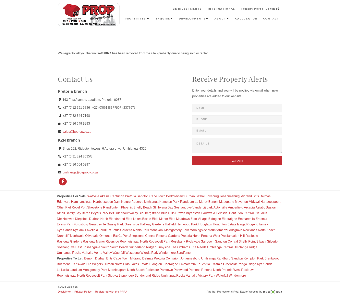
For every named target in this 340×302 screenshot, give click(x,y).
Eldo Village (199, 218)
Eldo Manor (160, 218)
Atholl (61, 213)
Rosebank (178, 241)
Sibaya (261, 241)
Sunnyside (162, 247)
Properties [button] (136, 18)
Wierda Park (149, 252)
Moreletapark (117, 269)
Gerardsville (97, 224)
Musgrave (235, 230)
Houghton (205, 224)
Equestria (203, 264)
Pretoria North (190, 235)
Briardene (64, 264)
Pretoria (130, 196)
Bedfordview (175, 196)
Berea (86, 213)
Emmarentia (246, 218)
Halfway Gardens (152, 224)
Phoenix (127, 207)
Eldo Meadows (179, 218)
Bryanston (193, 213)
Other (61, 207)
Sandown (207, 241)
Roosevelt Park (159, 241)
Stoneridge (126, 275)
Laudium (105, 230)
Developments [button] (192, 18)
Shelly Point (247, 241)
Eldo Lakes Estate (138, 218)
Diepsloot (81, 218)
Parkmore (152, 269)
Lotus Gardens (122, 230)
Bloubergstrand (149, 213)
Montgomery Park (176, 230)
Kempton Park (169, 201)
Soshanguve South (95, 247)
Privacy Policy (82, 291)
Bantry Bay (73, 213)
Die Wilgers (94, 264)
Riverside (112, 241)
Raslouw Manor (94, 241)
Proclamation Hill (233, 235)
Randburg (187, 201)
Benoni (213, 201)
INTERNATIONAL (221, 8)
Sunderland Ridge (141, 247)
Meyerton (241, 201)
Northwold (77, 235)
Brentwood (272, 258)
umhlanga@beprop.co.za (80, 172)
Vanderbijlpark (202, 207)
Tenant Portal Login (258, 8)
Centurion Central (241, 213)
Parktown (166, 269)
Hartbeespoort (270, 201)
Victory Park (206, 275)
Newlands (250, 230)
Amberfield (235, 207)
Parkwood (181, 269)
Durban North (98, 218)
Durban (189, 196)
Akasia (105, 196)
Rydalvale (193, 241)
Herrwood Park (187, 224)
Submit (237, 161)
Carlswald (208, 213)
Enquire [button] (162, 18)
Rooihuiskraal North (134, 241)
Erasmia (261, 218)
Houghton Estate (224, 224)
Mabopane (226, 201)
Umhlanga (151, 201)
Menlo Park (141, 230)
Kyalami (78, 230)
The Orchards (180, 247)
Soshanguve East (69, 247)
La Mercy (201, 201)
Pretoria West (210, 235)
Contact (271, 18)
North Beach (266, 230)
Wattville (93, 196)
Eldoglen (214, 218)
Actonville (220, 207)
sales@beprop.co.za (77, 131)
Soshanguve (183, 207)
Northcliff (63, 235)
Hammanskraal (81, 201)
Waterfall (119, 252)
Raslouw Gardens (69, 241)
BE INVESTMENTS (187, 8)
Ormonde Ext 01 (110, 235)
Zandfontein (184, 252)
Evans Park (65, 224)
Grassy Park (115, 224)
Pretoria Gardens (168, 235)
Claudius (261, 213)
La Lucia (63, 269)
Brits (256, 196)
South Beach (119, 247)
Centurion (117, 196)
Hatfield (170, 224)
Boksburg (212, 196)
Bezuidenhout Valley (123, 213)
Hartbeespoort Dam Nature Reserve (118, 201)
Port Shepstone (91, 207)
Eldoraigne (229, 218)
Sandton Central (226, 241)
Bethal (200, 196)
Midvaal (254, 201)
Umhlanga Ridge (245, 247)
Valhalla (87, 252)
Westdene (133, 252)
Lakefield (91, 230)
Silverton (273, 241)
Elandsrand (117, 218)
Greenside (132, 224)
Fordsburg (81, 224)
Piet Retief (72, 207)
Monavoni (157, 230)
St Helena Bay (163, 207)
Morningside (198, 230)
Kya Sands (64, 230)
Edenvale (63, 201)
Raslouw (252, 235)
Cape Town (157, 196)
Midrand (246, 196)
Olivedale (92, 235)
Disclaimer (64, 291)
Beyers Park (99, 213)
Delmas (265, 196)
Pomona (194, 269)
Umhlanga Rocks (69, 252)
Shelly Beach (142, 207)
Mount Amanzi (218, 230)
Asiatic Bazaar (266, 207)
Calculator (246, 18)
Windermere (167, 252)
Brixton (180, 213)
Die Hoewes (65, 218)
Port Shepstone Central (139, 235)
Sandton (143, 196)
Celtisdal (222, 213)
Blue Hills (168, 213)
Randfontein (111, 207)
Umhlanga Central (220, 247)
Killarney (262, 224)
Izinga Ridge (246, 224)
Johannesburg (230, 196)
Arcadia (249, 207)
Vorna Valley (103, 252)
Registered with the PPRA (111, 291)
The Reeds (198, 247)
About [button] (220, 18)
